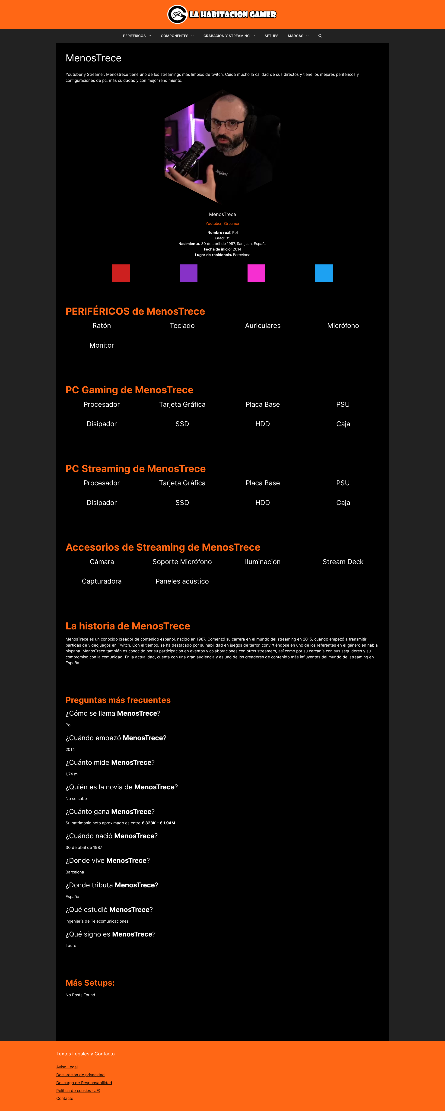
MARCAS (295, 36)
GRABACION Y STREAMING (226, 36)
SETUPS (272, 36)
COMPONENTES (174, 36)
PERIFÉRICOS (134, 36)
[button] (320, 36)
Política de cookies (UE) (78, 1090)
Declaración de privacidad (80, 1075)
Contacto (64, 1098)
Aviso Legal (67, 1067)
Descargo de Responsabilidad (84, 1082)
